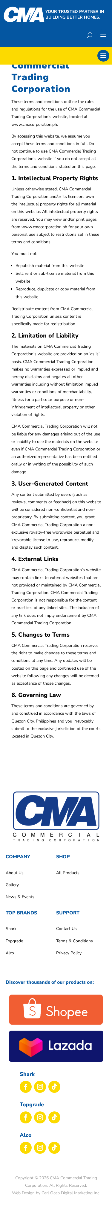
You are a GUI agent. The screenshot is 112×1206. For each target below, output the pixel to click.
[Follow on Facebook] (26, 1087)
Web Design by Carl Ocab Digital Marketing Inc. (56, 1193)
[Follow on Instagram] (40, 1087)
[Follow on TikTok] (54, 1087)
